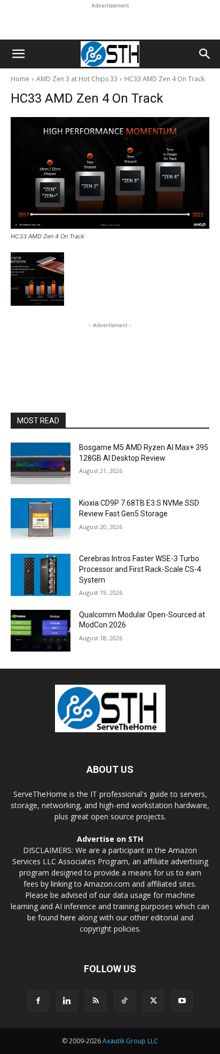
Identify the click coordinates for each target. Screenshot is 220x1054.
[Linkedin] (66, 1001)
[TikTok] (124, 1001)
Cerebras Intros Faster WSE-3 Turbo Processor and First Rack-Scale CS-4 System (140, 569)
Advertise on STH (110, 839)
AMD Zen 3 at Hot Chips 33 (76, 78)
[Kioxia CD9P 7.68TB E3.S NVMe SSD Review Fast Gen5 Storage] (40, 519)
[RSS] (95, 1001)
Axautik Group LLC (130, 1040)
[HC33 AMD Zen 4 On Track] (110, 173)
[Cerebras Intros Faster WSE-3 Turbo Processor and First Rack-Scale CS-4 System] (40, 574)
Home (20, 78)
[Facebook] (38, 1001)
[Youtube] (182, 1001)
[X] (153, 1001)
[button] (18, 54)
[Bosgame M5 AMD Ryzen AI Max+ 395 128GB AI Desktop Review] (40, 463)
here (68, 917)
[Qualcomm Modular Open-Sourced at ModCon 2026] (40, 631)
